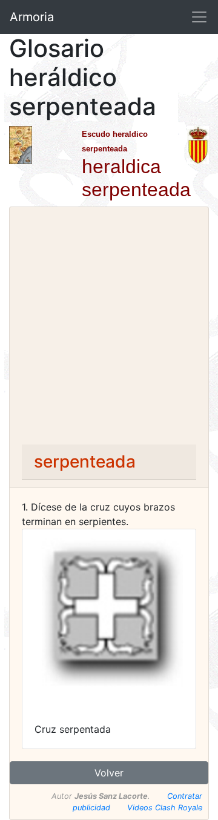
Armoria (32, 17)
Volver (109, 773)
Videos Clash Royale (164, 807)
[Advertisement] (109, 329)
